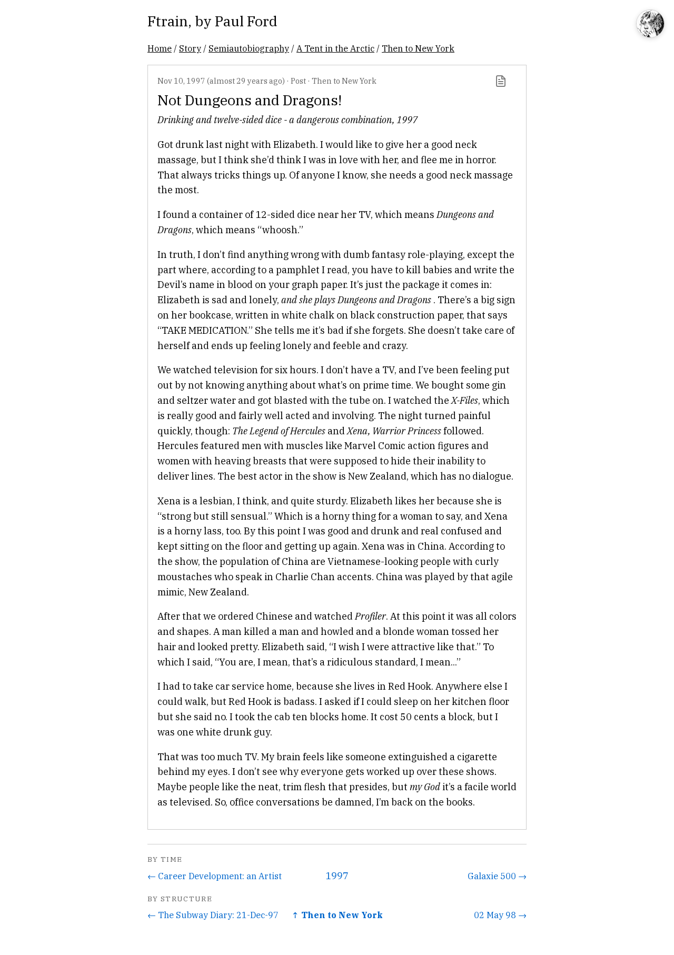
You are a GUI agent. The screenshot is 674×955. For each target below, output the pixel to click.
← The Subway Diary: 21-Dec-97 (213, 914)
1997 (337, 876)
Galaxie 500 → (497, 875)
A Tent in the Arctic (335, 48)
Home (159, 48)
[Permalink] (501, 81)
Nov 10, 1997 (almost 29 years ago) (221, 81)
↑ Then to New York (337, 914)
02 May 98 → (500, 914)
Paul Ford (246, 21)
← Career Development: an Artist (214, 875)
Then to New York (418, 48)
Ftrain (167, 21)
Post (298, 81)
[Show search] (650, 24)
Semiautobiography (249, 48)
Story (190, 48)
